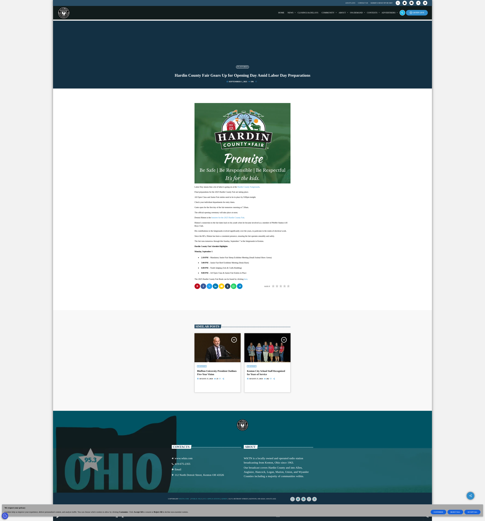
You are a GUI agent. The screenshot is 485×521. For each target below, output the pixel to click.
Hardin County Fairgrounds (248, 187)
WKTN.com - (184, 499)
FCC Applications (211, 499)
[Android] (425, 3)
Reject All (455, 512)
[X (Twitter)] (398, 3)
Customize (438, 512)
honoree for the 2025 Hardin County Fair (227, 217)
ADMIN (224, 499)
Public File (196, 499)
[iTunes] (405, 3)
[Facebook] (418, 3)
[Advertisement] (242, 44)
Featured (242, 67)
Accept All (472, 512)
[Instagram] (411, 3)
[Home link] (63, 13)
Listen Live (416, 12)
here (245, 279)
